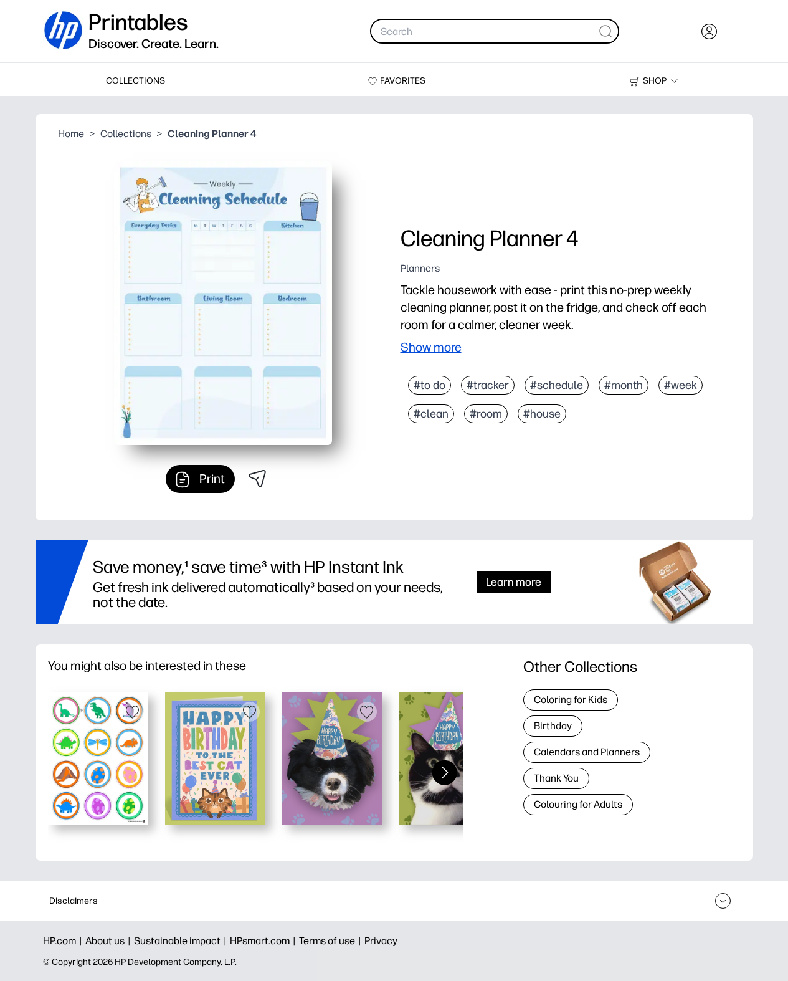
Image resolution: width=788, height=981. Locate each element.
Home (71, 134)
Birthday (553, 726)
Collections (125, 134)
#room (486, 414)
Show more (431, 347)
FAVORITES (402, 80)
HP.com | (64, 941)
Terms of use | (331, 941)
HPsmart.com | (264, 941)
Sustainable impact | (182, 941)
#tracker (488, 385)
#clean (431, 414)
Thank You (556, 778)
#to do (429, 385)
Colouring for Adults (578, 804)
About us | (109, 941)
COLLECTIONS (135, 80)
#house (542, 414)
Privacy (380, 941)
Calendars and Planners (587, 752)
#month (623, 385)
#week (680, 385)
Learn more (513, 581)
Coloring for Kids (570, 700)
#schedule (556, 385)
